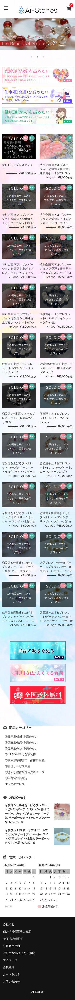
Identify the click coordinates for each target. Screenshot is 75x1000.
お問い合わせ (11, 981)
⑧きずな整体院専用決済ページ (24, 772)
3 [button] (44, 57)
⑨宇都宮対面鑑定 (16, 778)
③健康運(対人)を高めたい (21, 748)
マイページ (10, 960)
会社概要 (8, 924)
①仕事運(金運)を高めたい (21, 736)
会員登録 (8, 967)
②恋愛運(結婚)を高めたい (21, 742)
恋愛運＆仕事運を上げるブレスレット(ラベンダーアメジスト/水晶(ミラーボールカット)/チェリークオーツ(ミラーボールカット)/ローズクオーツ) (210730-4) (27, 814)
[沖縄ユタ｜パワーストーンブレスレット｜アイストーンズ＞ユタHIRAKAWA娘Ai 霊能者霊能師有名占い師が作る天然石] (38, 11)
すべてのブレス (15, 784)
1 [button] (32, 57)
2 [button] (38, 57)
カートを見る (11, 974)
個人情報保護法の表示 (17, 931)
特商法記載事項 (13, 938)
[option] (37, 34)
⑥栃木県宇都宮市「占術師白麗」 (26, 760)
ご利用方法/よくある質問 (19, 953)
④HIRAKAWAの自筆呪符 (20, 754)
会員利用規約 (11, 946)
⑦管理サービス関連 (17, 766)
